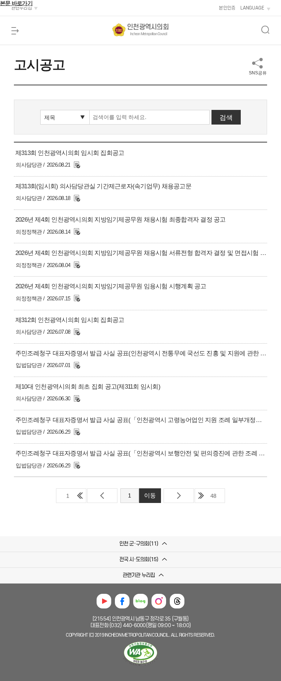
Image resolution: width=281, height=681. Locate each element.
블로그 (140, 601)
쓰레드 (177, 601)
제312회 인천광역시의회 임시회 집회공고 (69, 320)
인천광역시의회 (148, 29)
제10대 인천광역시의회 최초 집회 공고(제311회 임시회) (87, 386)
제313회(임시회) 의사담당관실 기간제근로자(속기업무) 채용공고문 (103, 186)
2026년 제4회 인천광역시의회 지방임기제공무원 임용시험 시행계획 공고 (110, 286)
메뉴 (15, 30)
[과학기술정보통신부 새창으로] (140, 666)
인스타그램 (158, 601)
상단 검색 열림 (265, 29)
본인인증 (227, 8)
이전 (102, 495)
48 (213, 496)
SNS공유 (258, 72)
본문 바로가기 (16, 3)
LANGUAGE (252, 8)
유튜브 (104, 601)
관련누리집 (21, 8)
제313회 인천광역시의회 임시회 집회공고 (69, 152)
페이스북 (122, 601)
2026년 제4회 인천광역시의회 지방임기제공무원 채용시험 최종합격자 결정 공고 (120, 219)
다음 (179, 495)
